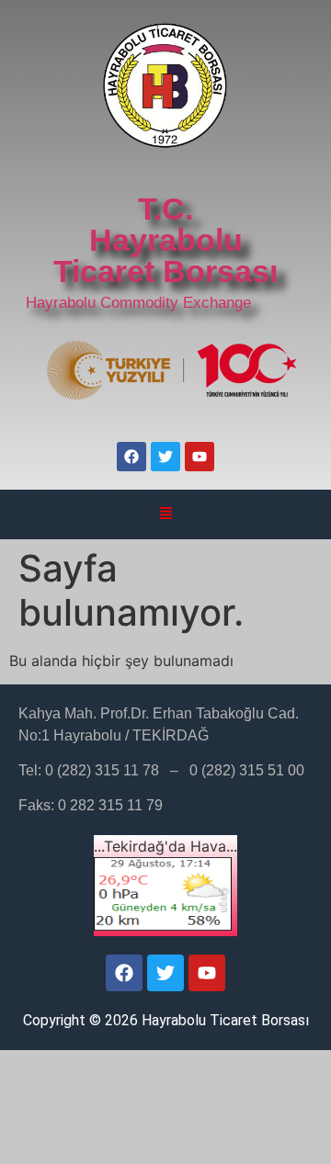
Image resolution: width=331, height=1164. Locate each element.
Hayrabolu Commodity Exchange (138, 302)
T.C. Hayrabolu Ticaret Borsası (165, 239)
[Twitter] (165, 456)
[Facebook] (131, 456)
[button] (165, 514)
